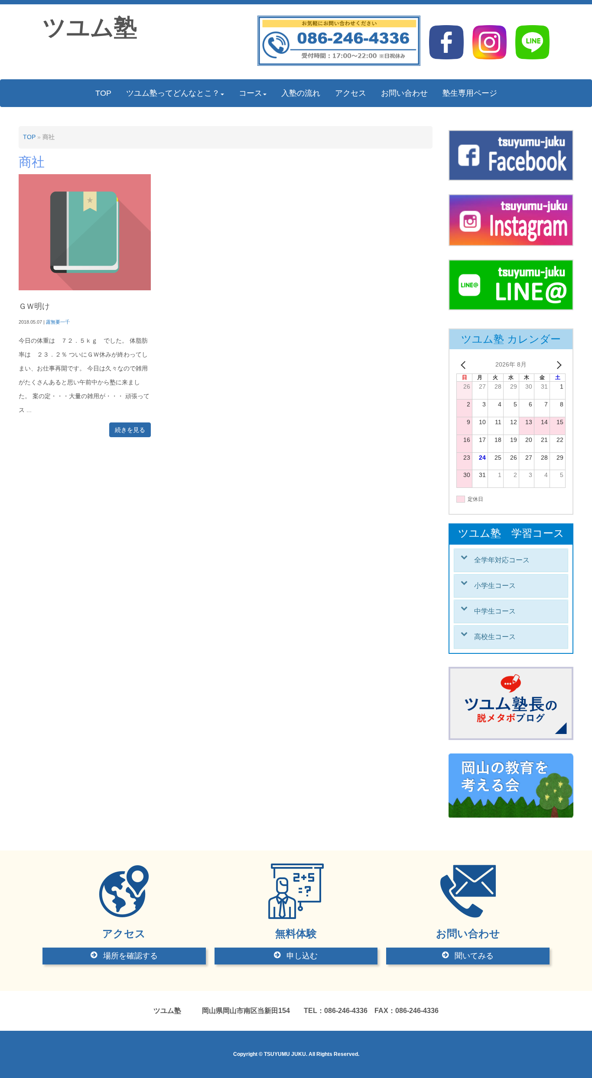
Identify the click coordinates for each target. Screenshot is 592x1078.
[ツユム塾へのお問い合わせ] (339, 64)
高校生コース (495, 636)
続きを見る (130, 429)
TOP (29, 137)
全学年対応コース (502, 560)
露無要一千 (58, 322)
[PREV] (464, 365)
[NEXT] (557, 365)
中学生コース (495, 611)
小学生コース (495, 585)
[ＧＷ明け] (85, 288)
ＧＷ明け (34, 306)
